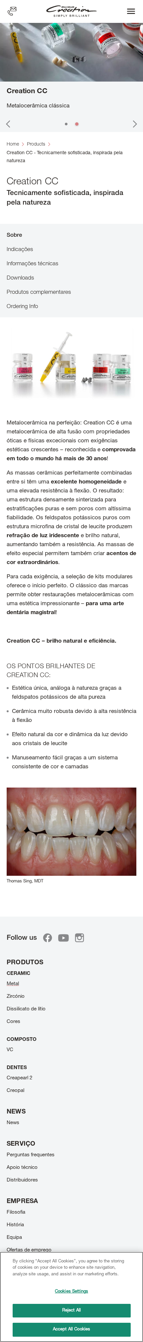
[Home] (71, 11)
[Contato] (12, 11)
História (15, 1225)
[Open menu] (131, 11)
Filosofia (16, 1212)
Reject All (71, 1311)
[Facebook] (47, 937)
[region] (71, 1297)
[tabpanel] (71, 613)
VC (10, 1050)
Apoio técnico (22, 1167)
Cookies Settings (71, 1292)
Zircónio (16, 996)
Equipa (14, 1237)
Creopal (15, 1090)
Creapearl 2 (19, 1078)
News (13, 1122)
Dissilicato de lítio (26, 1009)
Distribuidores (22, 1180)
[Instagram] (79, 937)
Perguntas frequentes (31, 1155)
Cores (13, 1021)
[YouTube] (63, 937)
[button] (8, 124)
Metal (13, 984)
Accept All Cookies (71, 1329)
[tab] (71, 235)
